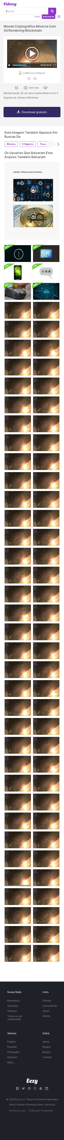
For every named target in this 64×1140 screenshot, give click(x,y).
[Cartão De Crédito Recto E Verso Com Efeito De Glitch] (46, 253)
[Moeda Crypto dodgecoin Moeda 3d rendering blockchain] (46, 518)
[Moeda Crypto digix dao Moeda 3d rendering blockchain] (17, 612)
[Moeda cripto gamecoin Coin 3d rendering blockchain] (46, 764)
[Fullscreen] (54, 65)
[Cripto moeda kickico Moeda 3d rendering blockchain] (46, 934)
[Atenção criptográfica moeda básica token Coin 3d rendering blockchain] (17, 404)
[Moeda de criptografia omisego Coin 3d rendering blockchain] (17, 802)
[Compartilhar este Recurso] (36, 78)
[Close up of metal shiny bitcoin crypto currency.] (33, 217)
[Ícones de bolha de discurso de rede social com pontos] (46, 272)
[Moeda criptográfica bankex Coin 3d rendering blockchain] (17, 386)
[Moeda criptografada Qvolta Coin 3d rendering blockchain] (17, 877)
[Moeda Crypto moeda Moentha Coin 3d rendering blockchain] (17, 821)
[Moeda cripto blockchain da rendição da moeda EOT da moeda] (17, 745)
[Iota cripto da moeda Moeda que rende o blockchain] (17, 953)
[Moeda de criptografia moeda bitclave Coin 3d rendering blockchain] (17, 915)
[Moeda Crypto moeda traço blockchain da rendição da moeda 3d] (17, 461)
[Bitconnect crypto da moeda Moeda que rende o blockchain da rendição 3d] (46, 367)
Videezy (12, 1010)
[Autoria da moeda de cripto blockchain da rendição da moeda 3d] (17, 367)
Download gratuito (34, 112)
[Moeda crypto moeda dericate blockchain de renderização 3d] (17, 575)
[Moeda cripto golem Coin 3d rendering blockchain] (46, 707)
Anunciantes (49, 1005)
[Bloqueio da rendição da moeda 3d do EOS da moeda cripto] (46, 650)
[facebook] (17, 1088)
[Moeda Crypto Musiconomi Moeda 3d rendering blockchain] (17, 858)
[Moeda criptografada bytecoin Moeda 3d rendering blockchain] (46, 461)
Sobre (45, 1041)
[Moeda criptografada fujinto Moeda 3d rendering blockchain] (17, 764)
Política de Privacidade (40, 1110)
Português (13, 1051)
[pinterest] (29, 1088)
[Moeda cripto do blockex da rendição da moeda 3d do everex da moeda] (46, 688)
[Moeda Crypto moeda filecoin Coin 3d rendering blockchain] (17, 726)
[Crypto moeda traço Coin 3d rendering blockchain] (46, 556)
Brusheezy (13, 1000)
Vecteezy (12, 1005)
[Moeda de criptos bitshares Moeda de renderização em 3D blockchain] (46, 442)
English (11, 1041)
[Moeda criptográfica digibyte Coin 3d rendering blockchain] (17, 537)
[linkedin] (46, 1088)
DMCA (46, 1016)
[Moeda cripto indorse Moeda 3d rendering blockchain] (46, 953)
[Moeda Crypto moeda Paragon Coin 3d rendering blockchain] (46, 821)
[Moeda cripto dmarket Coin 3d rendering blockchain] (46, 612)
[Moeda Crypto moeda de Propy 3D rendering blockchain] (46, 802)
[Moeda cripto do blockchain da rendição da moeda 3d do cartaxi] (46, 423)
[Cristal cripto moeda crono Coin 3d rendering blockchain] (17, 480)
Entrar (37, 16)
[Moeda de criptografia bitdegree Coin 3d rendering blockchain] (46, 404)
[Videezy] (10, 4)
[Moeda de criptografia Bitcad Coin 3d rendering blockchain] (46, 915)
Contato (47, 1057)
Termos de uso (17, 1110)
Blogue (46, 1051)
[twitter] (23, 1088)
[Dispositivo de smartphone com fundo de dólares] (17, 272)
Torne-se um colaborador (14, 1018)
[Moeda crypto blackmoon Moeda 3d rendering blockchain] (17, 499)
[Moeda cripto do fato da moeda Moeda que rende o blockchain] (17, 688)
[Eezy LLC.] (32, 1081)
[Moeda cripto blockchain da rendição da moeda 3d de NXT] (46, 839)
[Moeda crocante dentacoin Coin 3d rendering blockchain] (46, 575)
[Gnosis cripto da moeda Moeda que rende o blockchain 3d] (46, 783)
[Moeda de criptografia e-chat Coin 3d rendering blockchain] (17, 310)
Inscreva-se (48, 16)
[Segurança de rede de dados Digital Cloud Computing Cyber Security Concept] (46, 291)
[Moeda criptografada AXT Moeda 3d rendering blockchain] (46, 386)
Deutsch (12, 1057)
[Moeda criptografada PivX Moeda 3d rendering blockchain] (46, 896)
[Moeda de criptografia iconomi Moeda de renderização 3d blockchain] (17, 934)
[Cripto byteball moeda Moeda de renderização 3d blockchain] (17, 442)
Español (12, 1046)
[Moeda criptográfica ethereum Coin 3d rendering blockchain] (17, 650)
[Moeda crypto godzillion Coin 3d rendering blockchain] (46, 726)
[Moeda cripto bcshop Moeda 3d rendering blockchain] (46, 329)
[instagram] (34, 1088)
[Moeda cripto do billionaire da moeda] (46, 310)
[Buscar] (52, 11)
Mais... (11, 1062)
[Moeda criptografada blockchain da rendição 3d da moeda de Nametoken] (17, 896)
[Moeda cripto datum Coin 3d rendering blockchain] (46, 537)
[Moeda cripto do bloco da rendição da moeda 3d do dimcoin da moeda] (17, 594)
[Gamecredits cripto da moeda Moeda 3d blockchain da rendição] (17, 707)
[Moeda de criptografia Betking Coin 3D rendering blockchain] (17, 329)
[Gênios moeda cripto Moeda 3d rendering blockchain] (46, 631)
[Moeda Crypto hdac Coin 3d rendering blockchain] (46, 745)
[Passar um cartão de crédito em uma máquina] (17, 291)
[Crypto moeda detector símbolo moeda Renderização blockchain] (46, 594)
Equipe (46, 1046)
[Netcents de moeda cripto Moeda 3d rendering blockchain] (17, 839)
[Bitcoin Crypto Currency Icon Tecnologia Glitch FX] (17, 253)
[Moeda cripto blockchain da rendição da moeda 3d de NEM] (46, 858)
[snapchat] (40, 1088)
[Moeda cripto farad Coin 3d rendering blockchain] (17, 631)
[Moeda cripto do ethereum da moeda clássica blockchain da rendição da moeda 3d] (17, 783)
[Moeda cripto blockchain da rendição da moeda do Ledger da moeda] (46, 877)
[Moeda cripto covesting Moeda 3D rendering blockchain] (17, 518)
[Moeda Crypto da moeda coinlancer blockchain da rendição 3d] (46, 480)
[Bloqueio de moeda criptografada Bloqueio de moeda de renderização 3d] (17, 423)
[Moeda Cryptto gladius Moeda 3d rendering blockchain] (17, 669)
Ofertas (46, 1000)
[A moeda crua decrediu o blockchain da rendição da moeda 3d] (17, 556)
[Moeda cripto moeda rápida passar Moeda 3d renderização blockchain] (46, 499)
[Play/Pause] (9, 65)
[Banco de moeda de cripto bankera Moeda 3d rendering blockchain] (17, 348)
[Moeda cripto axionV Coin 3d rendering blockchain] (46, 348)
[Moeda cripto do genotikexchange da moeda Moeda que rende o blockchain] (46, 669)
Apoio (45, 1010)
